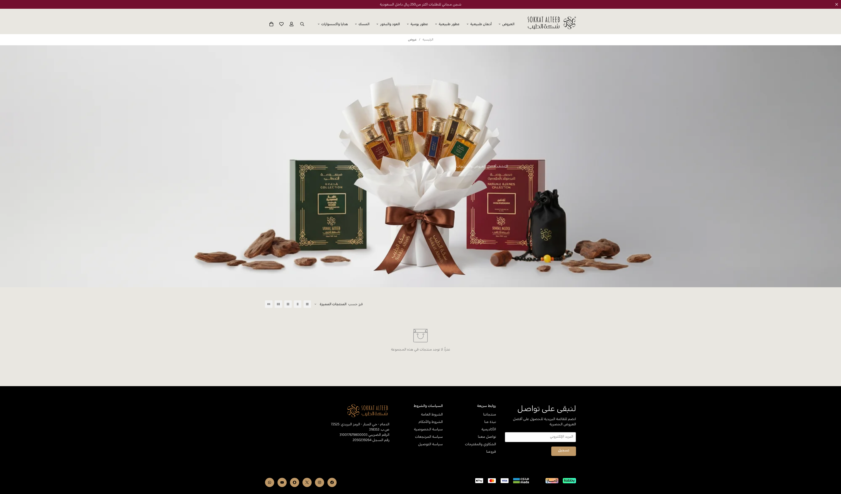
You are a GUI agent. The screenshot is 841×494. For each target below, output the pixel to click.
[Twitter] (307, 482)
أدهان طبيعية (481, 24)
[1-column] (307, 304)
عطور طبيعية (449, 24)
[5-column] (268, 304)
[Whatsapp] (269, 482)
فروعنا (491, 451)
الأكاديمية (488, 429)
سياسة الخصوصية (428, 429)
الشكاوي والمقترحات (480, 444)
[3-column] (288, 304)
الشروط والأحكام (431, 422)
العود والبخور (390, 24)
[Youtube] (282, 482)
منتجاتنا (489, 414)
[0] (271, 24)
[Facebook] (332, 482)
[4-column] (278, 304)
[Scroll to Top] (9, 470)
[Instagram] (319, 482)
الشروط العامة (432, 414)
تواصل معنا (487, 436)
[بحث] (302, 24)
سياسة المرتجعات (429, 436)
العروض (508, 24)
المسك (364, 24)
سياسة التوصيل (430, 444)
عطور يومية (419, 24)
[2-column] (297, 304)
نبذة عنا (490, 422)
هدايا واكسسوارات (334, 24)
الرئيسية (427, 39)
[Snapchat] (294, 482)
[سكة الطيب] (552, 23)
